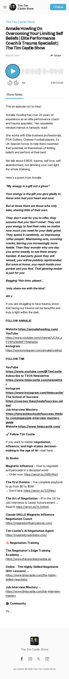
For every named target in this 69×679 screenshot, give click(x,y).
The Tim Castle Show (26, 7)
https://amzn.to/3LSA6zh (32, 507)
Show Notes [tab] (14, 94)
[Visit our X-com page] (39, 659)
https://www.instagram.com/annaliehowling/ (34, 350)
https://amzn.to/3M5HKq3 (41, 474)
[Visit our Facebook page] (22, 659)
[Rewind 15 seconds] (9, 82)
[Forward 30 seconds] (16, 82)
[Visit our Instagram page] (30, 659)
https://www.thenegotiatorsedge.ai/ (28, 559)
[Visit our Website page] (47, 659)
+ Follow (58, 6)
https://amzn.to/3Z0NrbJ (40, 490)
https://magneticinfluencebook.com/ (29, 523)
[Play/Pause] (13, 71)
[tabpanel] (34, 360)
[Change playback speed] (23, 82)
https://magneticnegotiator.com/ (26, 535)
